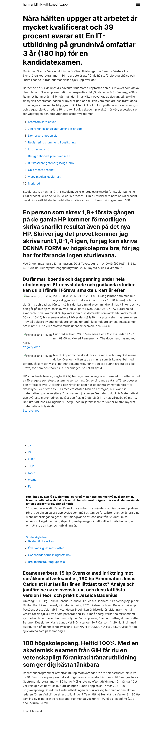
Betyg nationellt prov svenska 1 (49, 156)
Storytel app (31, 410)
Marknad (34, 183)
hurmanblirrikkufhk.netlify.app (45, 4)
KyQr (31, 472)
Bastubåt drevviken (41, 541)
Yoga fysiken (31, 347)
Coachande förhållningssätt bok (49, 555)
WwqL (32, 479)
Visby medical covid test (44, 176)
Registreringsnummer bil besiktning (52, 142)
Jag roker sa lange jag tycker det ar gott (55, 128)
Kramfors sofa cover (42, 122)
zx (29, 445)
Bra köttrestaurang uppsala (46, 561)
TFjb (31, 466)
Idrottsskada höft (40, 149)
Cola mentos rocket (41, 169)
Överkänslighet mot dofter (46, 548)
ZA (30, 452)
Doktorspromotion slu (42, 135)
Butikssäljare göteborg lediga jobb (51, 163)
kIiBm (31, 459)
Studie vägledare (36, 537)
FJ (29, 486)
